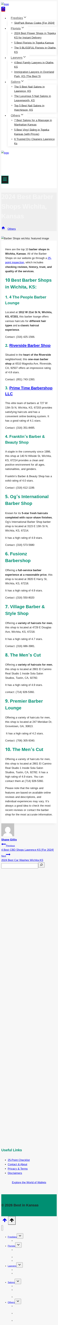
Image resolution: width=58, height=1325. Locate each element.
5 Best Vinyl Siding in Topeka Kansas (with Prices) (31, 132)
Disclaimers (15, 1173)
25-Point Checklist (19, 1160)
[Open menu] (5, 180)
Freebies (12, 1237)
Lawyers (12, 1266)
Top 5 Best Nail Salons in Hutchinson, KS (29, 107)
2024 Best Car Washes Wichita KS (22, 858)
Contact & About (17, 1164)
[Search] (41, 865)
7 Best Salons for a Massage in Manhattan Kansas (33, 122)
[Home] (3, 228)
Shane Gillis (9, 839)
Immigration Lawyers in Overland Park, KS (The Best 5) (34, 74)
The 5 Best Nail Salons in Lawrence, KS (29, 89)
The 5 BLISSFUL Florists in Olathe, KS (35, 50)
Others (11, 1302)
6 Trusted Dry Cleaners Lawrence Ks (34, 141)
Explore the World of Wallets (29, 1182)
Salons (11, 1282)
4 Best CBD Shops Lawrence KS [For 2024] (27, 847)
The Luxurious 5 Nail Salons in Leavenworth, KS (32, 98)
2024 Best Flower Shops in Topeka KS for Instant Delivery (35, 35)
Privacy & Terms (18, 1168)
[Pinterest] (3, 10)
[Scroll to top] (4, 1221)
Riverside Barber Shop (30, 345)
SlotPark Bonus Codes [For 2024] (34, 22)
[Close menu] (2, 1228)
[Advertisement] (29, 1003)
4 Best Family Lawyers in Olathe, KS (34, 64)
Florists (11, 1246)
